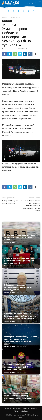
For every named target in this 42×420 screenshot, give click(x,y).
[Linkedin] (25, 54)
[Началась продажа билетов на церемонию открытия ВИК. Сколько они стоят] (21, 361)
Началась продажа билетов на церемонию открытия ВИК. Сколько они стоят (18, 367)
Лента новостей (14, 17)
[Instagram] (13, 11)
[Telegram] (18, 11)
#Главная (8, 409)
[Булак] (10, 3)
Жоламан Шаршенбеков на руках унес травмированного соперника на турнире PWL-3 (30, 205)
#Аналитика (17, 409)
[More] (35, 54)
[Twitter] (29, 11)
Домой (4, 17)
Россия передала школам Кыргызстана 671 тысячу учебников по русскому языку (18, 395)
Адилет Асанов (9, 242)
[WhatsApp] (15, 54)
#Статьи (26, 409)
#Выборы (24, 411)
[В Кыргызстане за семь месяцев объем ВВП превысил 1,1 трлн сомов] (21, 233)
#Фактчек (34, 409)
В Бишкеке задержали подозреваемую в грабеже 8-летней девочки (18, 287)
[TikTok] (24, 11)
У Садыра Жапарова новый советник (10, 202)
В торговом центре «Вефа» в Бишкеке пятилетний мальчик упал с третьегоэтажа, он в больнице (20, 316)
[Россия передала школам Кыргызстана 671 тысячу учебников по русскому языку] (21, 389)
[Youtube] (34, 11)
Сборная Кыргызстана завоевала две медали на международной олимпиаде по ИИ (19, 260)
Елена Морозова (10, 49)
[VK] (30, 54)
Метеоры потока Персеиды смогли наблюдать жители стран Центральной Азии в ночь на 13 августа (20, 340)
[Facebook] (8, 11)
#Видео (16, 411)
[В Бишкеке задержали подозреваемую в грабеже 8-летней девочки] (21, 281)
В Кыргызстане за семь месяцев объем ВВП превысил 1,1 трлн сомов (19, 237)
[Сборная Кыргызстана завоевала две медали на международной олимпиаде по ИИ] (21, 256)
